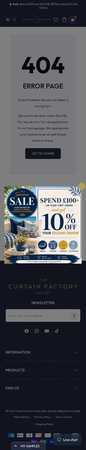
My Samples (30, 446)
